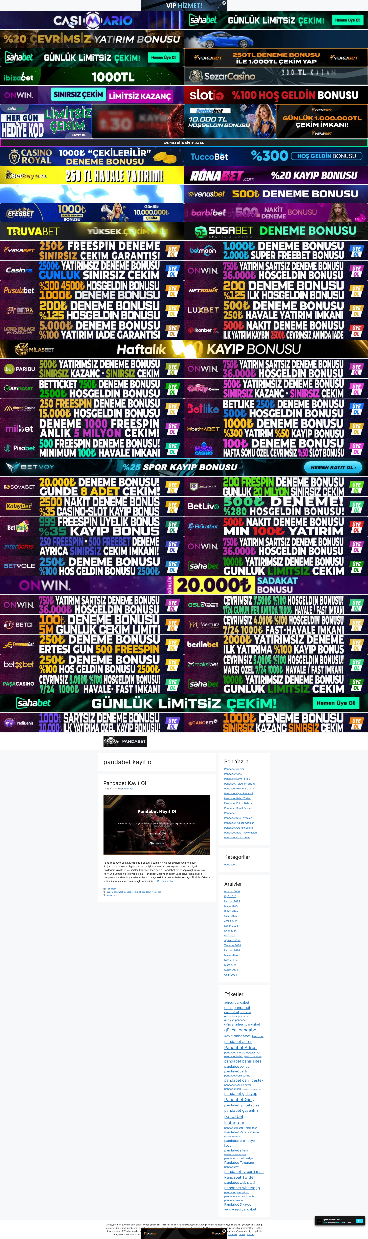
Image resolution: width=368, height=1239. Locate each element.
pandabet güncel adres (241, 1105)
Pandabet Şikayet (237, 1204)
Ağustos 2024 (232, 940)
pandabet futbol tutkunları (252, 1089)
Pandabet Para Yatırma (241, 1132)
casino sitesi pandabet (237, 1012)
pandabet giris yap (240, 1093)
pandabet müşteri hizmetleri (240, 1127)
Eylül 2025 (230, 896)
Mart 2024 (230, 964)
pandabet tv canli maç (244, 1171)
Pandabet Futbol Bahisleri (239, 803)
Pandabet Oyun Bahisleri (238, 793)
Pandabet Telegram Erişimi (239, 783)
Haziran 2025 (232, 901)
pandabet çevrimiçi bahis (239, 1196)
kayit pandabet (237, 1036)
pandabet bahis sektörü (252, 1057)
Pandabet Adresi (234, 769)
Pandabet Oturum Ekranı (238, 827)
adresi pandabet (236, 1002)
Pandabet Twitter (239, 1177)
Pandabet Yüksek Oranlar (239, 822)
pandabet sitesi (236, 1150)
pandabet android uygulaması (242, 1052)
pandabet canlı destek (243, 1080)
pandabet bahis (233, 1056)
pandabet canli (235, 1071)
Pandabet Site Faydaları (238, 817)
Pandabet (111, 888)
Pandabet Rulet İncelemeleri (240, 832)
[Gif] (184, 349)
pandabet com (232, 1088)
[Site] (92, 250)
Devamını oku (165, 881)
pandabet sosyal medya (238, 1158)
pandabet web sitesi (151, 892)
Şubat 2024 (231, 969)
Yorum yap (112, 895)
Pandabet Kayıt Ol (124, 783)
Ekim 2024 (230, 930)
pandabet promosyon (232, 1137)
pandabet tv (231, 1166)
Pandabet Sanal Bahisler (238, 808)
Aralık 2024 (230, 920)
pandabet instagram (234, 1119)
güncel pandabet (115, 892)
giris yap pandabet (235, 1019)
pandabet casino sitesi (237, 1084)
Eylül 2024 (230, 935)
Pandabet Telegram (239, 1162)
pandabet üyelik (233, 1200)
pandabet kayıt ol (132, 892)
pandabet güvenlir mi (242, 1110)
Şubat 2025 (231, 911)
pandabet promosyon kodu (240, 1143)
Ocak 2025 (230, 916)
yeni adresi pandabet (240, 1209)
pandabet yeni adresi (236, 1192)
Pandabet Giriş (233, 773)
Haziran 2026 (232, 891)
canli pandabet (237, 1007)
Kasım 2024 (231, 925)
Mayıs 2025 (231, 906)
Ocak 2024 (230, 974)
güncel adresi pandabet (242, 1024)
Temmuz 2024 (232, 945)
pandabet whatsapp (242, 1188)
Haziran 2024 (232, 950)
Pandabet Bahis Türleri (237, 798)
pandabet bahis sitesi (243, 1061)
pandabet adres (238, 1041)
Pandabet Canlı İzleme (237, 837)
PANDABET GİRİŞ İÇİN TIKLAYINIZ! (184, 142)
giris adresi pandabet (236, 1016)
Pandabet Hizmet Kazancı (239, 788)
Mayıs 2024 (231, 955)
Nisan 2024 (231, 960)
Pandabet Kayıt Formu (237, 778)
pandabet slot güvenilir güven (235, 1155)
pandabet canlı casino (237, 1075)
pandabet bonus (236, 1066)
